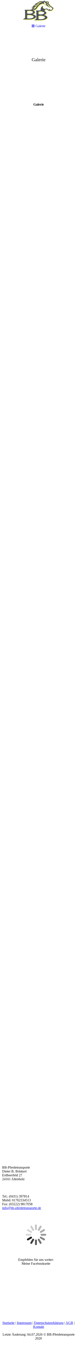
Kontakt (38, 1327)
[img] (38, 66)
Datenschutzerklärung (49, 1323)
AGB (69, 1323)
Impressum (24, 1323)
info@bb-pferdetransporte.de (21, 1208)
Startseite (8, 1323)
